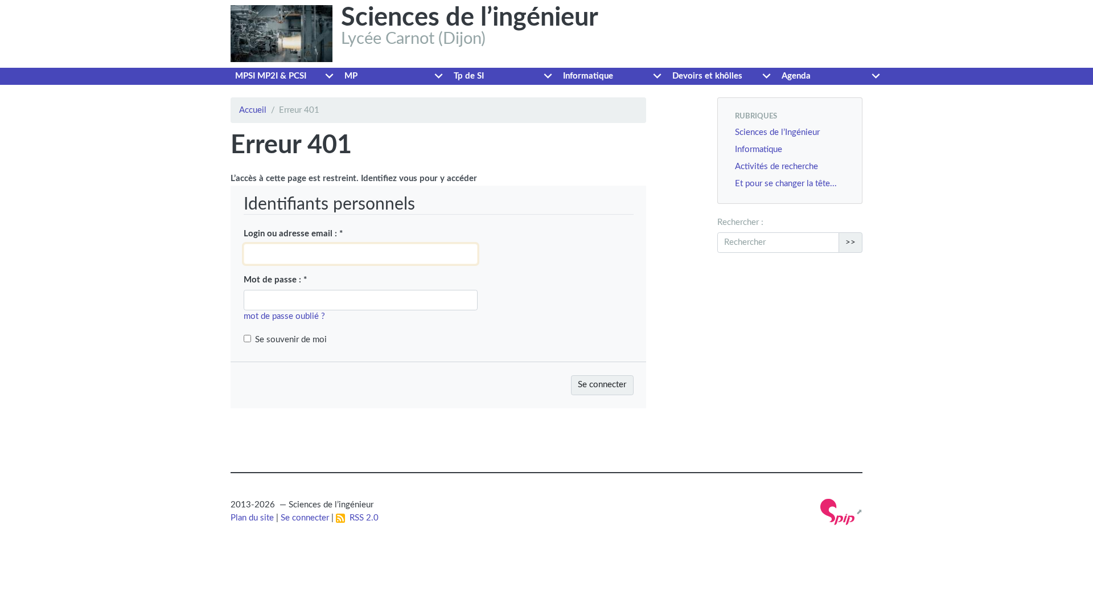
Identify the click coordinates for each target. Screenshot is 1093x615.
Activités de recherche (776, 166)
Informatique (588, 76)
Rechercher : (740, 222)
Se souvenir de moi (291, 339)
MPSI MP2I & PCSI (270, 76)
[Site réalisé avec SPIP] (841, 512)
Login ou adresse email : (293, 233)
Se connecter (305, 518)
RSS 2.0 (362, 518)
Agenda (796, 76)
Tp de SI (469, 76)
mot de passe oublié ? (284, 316)
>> (850, 242)
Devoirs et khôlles (707, 76)
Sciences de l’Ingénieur (777, 132)
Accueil (252, 110)
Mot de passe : (275, 280)
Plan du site (252, 518)
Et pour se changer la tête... (786, 183)
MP (351, 76)
